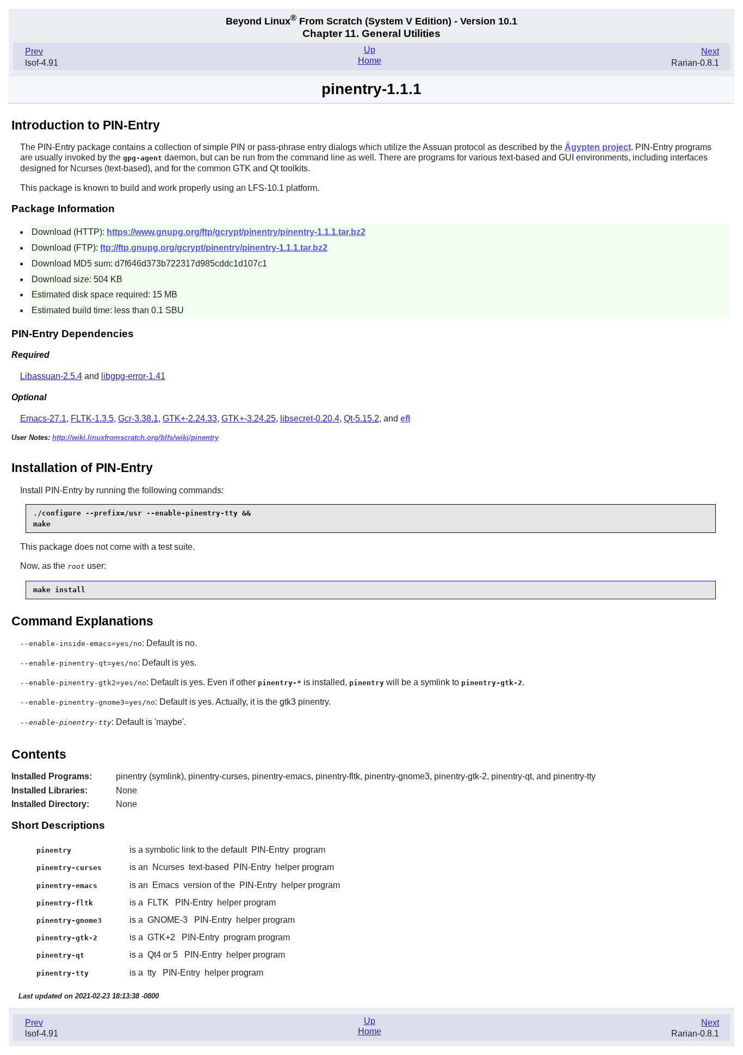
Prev (34, 51)
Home (369, 60)
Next (710, 51)
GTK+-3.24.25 (248, 418)
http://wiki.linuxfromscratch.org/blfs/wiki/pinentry (135, 437)
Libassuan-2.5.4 (51, 376)
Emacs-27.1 (43, 418)
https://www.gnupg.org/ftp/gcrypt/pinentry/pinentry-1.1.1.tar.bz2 (236, 232)
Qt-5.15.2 (361, 418)
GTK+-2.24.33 (190, 418)
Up (369, 49)
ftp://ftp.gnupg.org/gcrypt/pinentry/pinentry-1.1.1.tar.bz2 (213, 247)
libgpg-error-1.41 (133, 376)
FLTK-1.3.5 (92, 418)
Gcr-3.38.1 (138, 418)
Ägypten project (598, 147)
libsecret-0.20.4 (309, 418)
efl (405, 418)
